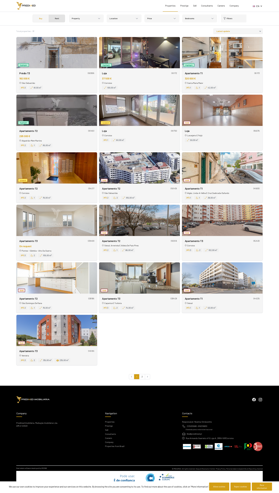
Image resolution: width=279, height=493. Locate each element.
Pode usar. (123, 480)
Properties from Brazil (114, 446)
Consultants (207, 5)
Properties (170, 5)
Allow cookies (219, 486)
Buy (40, 18)
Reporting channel (256, 469)
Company (234, 5)
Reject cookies (240, 486)
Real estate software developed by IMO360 (31, 468)
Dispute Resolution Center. (205, 469)
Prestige (184, 5)
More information (262, 486)
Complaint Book (242, 469)
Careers (221, 5)
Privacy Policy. (221, 469)
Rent (57, 18)
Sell (194, 5)
